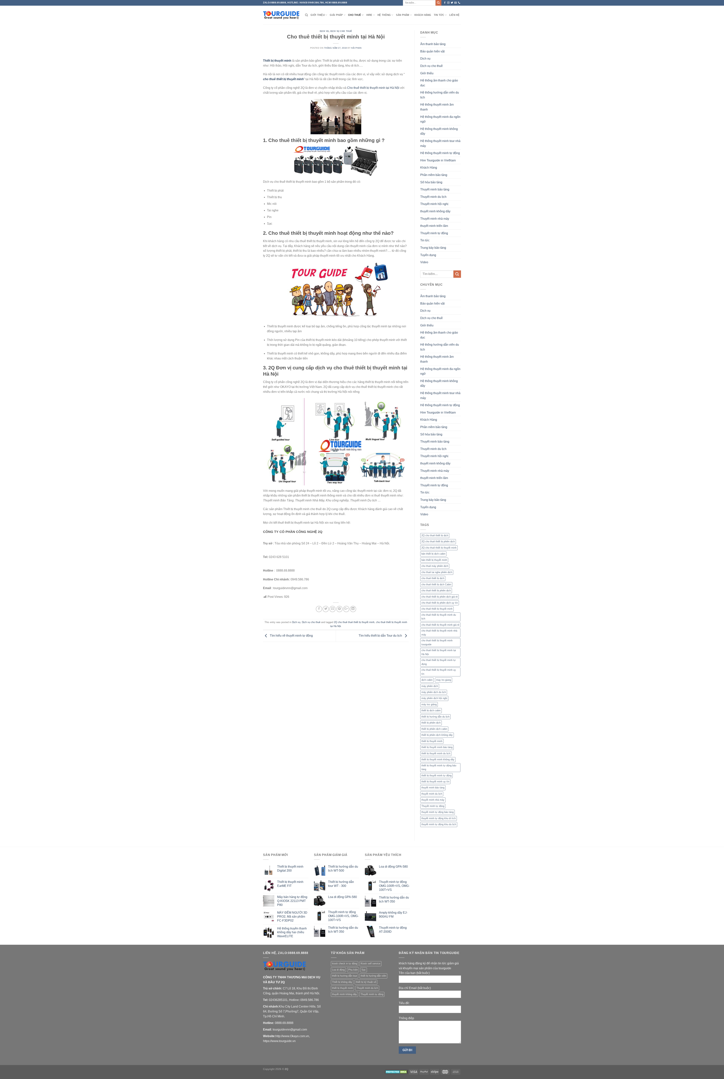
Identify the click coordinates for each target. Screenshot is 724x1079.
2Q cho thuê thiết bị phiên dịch (438, 541)
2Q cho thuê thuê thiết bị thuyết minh (354, 622)
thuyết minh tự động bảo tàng (437, 812)
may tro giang (443, 679)
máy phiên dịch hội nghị (434, 698)
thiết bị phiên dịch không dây (437, 735)
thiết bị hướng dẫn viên (373, 975)
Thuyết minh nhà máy (434, 218)
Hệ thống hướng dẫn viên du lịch (439, 95)
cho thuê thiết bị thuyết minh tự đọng (438, 662)
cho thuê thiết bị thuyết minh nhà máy (439, 632)
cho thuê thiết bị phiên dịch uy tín (439, 602)
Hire (369, 15)
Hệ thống (384, 15)
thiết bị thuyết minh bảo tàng (436, 747)
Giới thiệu (318, 15)
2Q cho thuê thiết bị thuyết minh (438, 547)
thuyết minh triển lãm (434, 225)
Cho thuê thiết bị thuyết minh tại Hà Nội (373, 87)
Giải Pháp (336, 15)
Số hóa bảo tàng (431, 182)
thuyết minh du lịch (431, 793)
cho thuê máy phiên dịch (434, 566)
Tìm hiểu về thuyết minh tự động (291, 635)
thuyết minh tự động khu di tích (438, 818)
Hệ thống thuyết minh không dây (439, 131)
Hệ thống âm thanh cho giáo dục (439, 83)
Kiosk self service (370, 963)
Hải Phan (356, 48)
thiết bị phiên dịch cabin (434, 729)
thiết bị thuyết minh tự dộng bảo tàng (438, 767)
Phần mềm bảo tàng (433, 175)
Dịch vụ (324, 31)
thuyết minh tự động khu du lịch (438, 824)
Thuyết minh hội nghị (434, 204)
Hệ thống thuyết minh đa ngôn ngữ (440, 119)
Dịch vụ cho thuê (341, 31)
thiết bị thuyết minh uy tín (435, 781)
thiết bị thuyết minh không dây (437, 759)
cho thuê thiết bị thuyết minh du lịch (438, 616)
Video (424, 262)
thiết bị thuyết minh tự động (436, 775)
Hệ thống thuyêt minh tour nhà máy (440, 143)
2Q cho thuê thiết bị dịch (434, 535)
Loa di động (338, 969)
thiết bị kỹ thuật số (366, 982)
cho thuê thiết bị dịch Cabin (436, 584)
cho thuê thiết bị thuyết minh (436, 608)
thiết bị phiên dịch (431, 722)
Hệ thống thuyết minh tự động (440, 153)
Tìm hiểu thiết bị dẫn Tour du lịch (381, 635)
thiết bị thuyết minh (431, 741)
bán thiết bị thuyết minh (434, 560)
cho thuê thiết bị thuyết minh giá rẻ (440, 624)
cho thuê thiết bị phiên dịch (436, 590)
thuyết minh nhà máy (432, 799)
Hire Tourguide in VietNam (438, 160)
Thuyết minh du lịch (433, 196)
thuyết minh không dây (435, 211)
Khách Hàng (422, 15)
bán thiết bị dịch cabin (433, 553)
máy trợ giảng (429, 704)
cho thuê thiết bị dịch (432, 578)
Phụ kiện (353, 969)
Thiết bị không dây (342, 982)
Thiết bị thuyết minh (277, 60)
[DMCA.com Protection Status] (396, 1071)
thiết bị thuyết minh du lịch (435, 753)
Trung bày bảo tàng (433, 247)
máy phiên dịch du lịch (433, 692)
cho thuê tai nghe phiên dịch (436, 572)
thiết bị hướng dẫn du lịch (435, 716)
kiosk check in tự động (344, 963)
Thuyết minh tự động (434, 233)
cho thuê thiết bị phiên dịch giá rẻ (439, 596)
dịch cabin (427, 679)
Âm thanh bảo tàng (433, 44)
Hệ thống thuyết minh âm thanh (437, 107)
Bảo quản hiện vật (432, 51)
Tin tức (439, 15)
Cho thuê (354, 15)
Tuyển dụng (428, 255)
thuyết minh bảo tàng (432, 787)
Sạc (363, 969)
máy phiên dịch (429, 686)
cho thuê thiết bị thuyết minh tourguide (436, 642)
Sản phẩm (402, 15)
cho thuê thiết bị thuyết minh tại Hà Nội (438, 652)
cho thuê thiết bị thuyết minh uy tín (438, 671)
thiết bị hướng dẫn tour (344, 975)
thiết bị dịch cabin (431, 710)
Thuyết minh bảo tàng (434, 189)
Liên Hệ (454, 15)
